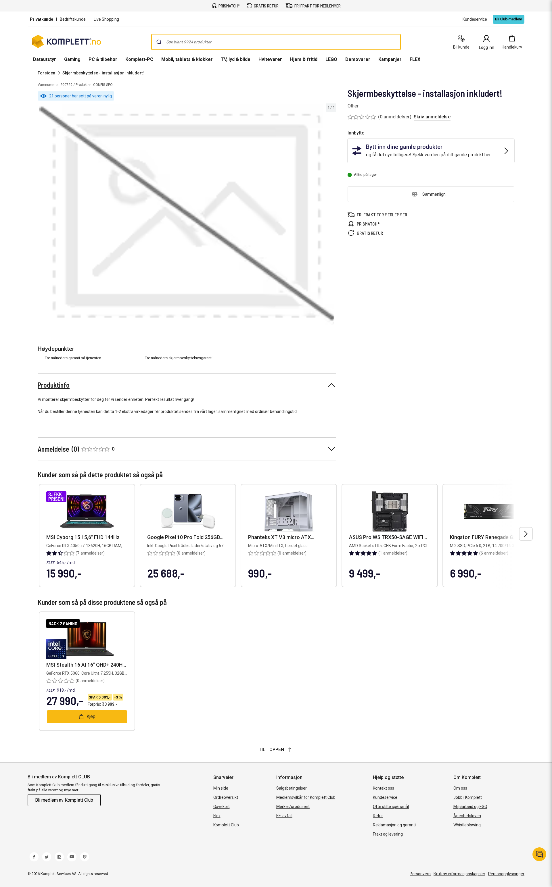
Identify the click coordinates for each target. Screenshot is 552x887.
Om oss (460, 788)
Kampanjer (390, 59)
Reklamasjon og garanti (394, 825)
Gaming (72, 59)
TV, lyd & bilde (235, 59)
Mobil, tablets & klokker (187, 59)
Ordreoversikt (225, 797)
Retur (378, 815)
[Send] (159, 42)
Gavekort (221, 806)
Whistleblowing (467, 825)
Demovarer (357, 59)
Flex (217, 815)
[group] (187, 214)
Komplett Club (226, 825)
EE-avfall (284, 815)
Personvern (420, 873)
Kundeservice (385, 797)
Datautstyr (44, 59)
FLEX (415, 59)
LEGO (331, 59)
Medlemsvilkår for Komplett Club (306, 797)
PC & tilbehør (103, 59)
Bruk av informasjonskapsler (459, 873)
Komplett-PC (139, 59)
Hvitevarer (270, 59)
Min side (220, 788)
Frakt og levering (388, 834)
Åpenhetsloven (467, 815)
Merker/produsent (293, 806)
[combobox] (276, 42)
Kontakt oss (383, 788)
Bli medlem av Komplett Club (64, 800)
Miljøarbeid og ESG (470, 806)
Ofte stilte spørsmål (391, 806)
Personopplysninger (506, 873)
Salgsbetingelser (291, 788)
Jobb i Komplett (467, 797)
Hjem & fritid (303, 59)
